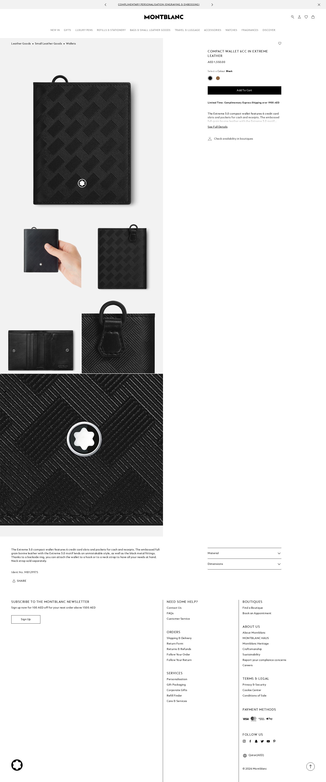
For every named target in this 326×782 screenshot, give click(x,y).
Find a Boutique (253, 608)
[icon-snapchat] (256, 741)
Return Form (175, 643)
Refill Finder (174, 695)
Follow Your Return (179, 660)
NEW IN (55, 30)
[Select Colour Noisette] (217, 78)
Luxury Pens (84, 30)
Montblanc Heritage (256, 643)
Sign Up (26, 619)
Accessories (212, 30)
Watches (231, 30)
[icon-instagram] (244, 741)
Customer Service (178, 619)
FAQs (170, 613)
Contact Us (174, 608)
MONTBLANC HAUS (256, 638)
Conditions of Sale (254, 695)
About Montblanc (254, 632)
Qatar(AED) (256, 755)
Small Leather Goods (48, 43)
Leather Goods (21, 43)
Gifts (67, 30)
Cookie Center (252, 690)
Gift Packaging (176, 684)
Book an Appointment (257, 613)
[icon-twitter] (262, 741)
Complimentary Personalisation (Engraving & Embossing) (159, 5)
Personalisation (177, 679)
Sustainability (251, 654)
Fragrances (250, 30)
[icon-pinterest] (274, 741)
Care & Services (177, 701)
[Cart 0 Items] (313, 18)
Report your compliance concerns (264, 660)
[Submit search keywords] (293, 17)
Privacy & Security (254, 684)
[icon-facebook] (250, 741)
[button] (299, 17)
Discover (269, 30)
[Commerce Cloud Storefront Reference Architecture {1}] (163, 16)
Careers (248, 665)
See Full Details (218, 127)
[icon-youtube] (268, 741)
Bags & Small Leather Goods (150, 30)
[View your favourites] (306, 18)
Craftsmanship (252, 649)
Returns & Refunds (179, 649)
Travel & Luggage (187, 30)
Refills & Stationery (111, 30)
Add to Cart (244, 90)
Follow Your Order (178, 654)
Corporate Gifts (177, 690)
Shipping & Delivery (179, 638)
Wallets (71, 43)
